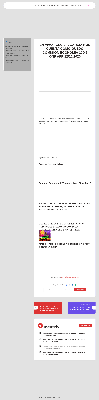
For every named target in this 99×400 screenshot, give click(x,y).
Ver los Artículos (85, 325)
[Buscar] (81, 5)
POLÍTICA (71, 277)
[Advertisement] (46, 20)
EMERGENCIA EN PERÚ (48, 5)
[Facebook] (85, 5)
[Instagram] (88, 5)
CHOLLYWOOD (74, 5)
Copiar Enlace (80, 289)
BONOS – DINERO (62, 5)
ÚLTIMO (37, 5)
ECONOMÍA (64, 277)
